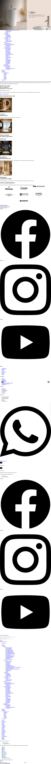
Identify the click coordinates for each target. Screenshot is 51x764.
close (5, 758)
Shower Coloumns (9, 657)
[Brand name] (9, 186)
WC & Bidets (6, 673)
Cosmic (3, 723)
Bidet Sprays (6, 699)
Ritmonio (5, 708)
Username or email (3, 633)
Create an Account (5, 631)
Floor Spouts (8, 650)
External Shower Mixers (10, 652)
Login (1, 636)
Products (3, 729)
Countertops (8, 669)
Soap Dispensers (8, 692)
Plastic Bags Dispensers (9, 689)
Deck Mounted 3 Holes (9, 647)
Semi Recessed (8, 671)
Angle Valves (8, 701)
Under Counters (8, 672)
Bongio (5, 709)
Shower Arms (8, 658)
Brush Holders (8, 683)
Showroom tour (4, 732)
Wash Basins (6, 668)
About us (3, 641)
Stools (7, 693)
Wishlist (3, 734)
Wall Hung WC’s (8, 676)
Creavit (5, 712)
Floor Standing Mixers (9, 648)
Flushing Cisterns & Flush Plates (9, 679)
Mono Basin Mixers (9, 643)
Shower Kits (8, 659)
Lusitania (3, 726)
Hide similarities (5, 738)
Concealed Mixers (9, 645)
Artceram (5, 713)
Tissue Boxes (8, 694)
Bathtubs (5, 677)
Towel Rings (8, 697)
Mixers (5, 642)
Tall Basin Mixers (9, 644)
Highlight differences (6, 739)
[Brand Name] (24, 186)
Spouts (7, 667)
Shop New (3, 731)
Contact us (3, 722)
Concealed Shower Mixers (10, 651)
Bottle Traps (8, 702)
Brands (3, 705)
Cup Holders (8, 684)
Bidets (7, 674)
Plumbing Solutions (7, 700)
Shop (3, 730)
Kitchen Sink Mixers (9, 655)
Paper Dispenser (8, 687)
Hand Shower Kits (9, 661)
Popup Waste (8, 704)
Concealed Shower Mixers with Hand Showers (13, 663)
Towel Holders (8, 696)
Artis (5, 710)
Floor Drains (8, 685)
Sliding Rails (8, 660)
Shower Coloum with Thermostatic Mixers (12, 665)
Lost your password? (3, 637)
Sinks (3, 733)
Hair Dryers (8, 686)
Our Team (3, 728)
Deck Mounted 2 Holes (9, 646)
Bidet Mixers (8, 654)
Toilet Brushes (8, 695)
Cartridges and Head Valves (10, 703)
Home (3, 716)
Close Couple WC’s (9, 675)
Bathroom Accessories (7, 682)
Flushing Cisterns (8, 680)
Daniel (5, 711)
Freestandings (8, 670)
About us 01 (4, 717)
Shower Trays (8, 666)
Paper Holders (8, 688)
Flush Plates (8, 681)
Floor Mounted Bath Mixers (10, 649)
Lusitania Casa (6, 707)
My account (4, 727)
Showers (5, 656)
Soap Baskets (8, 691)
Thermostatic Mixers (9, 653)
